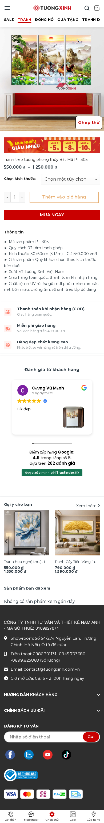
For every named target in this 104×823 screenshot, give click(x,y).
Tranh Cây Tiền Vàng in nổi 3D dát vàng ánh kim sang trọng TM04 (77, 562)
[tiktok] (69, 755)
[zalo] (31, 755)
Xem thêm (87, 505)
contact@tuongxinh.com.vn (52, 669)
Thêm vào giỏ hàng (64, 197)
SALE (9, 20)
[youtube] (50, 755)
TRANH (24, 20)
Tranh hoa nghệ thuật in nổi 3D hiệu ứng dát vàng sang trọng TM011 (25, 562)
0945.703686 (72, 653)
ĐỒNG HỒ (44, 20)
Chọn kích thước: (20, 179)
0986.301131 (44, 653)
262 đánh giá (61, 463)
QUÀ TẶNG (67, 20)
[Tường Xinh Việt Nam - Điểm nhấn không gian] (52, 8)
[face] (13, 755)
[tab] (27, 588)
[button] (7, 7)
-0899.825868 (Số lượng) (35, 660)
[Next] (97, 541)
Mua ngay (52, 214)
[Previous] (6, 541)
